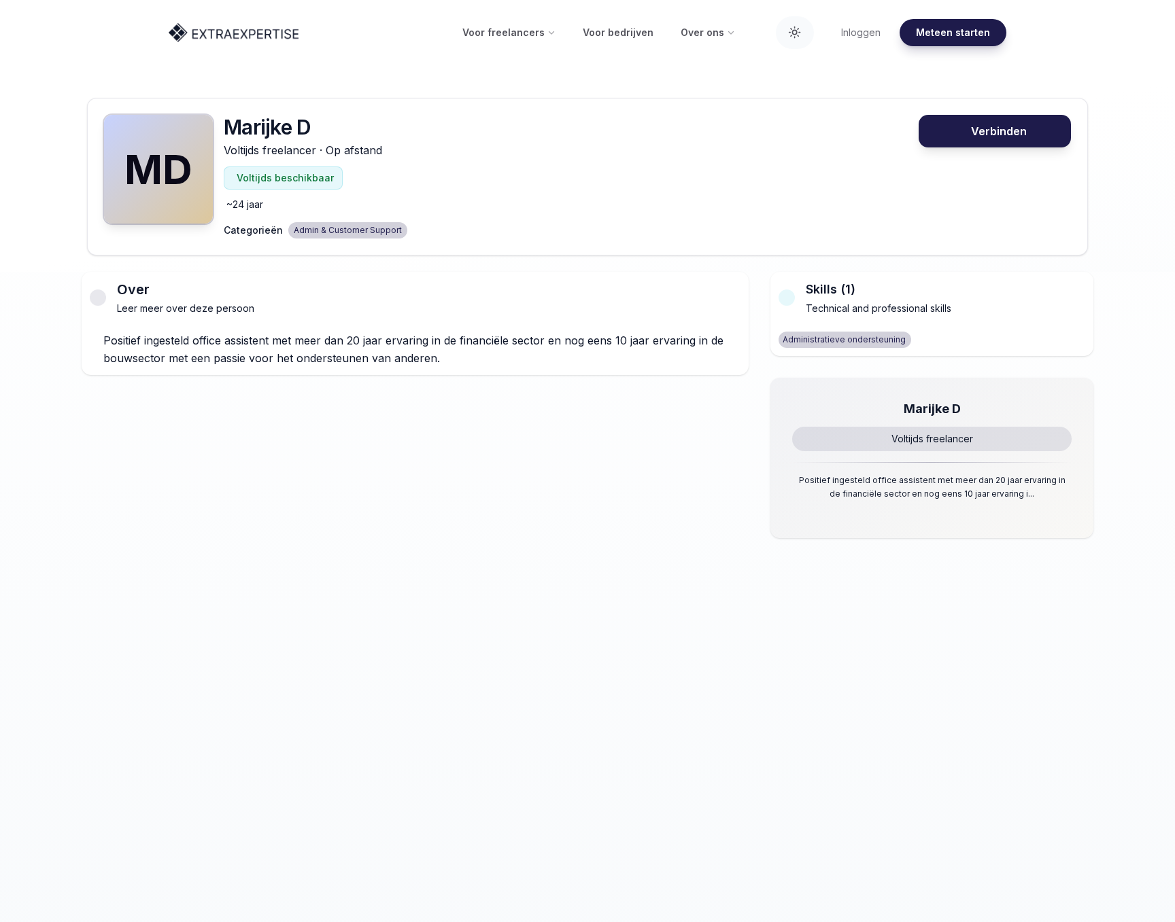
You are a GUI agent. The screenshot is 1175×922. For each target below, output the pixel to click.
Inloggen (861, 32)
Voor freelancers (503, 32)
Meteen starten (953, 32)
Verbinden (999, 131)
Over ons (702, 32)
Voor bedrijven (618, 32)
